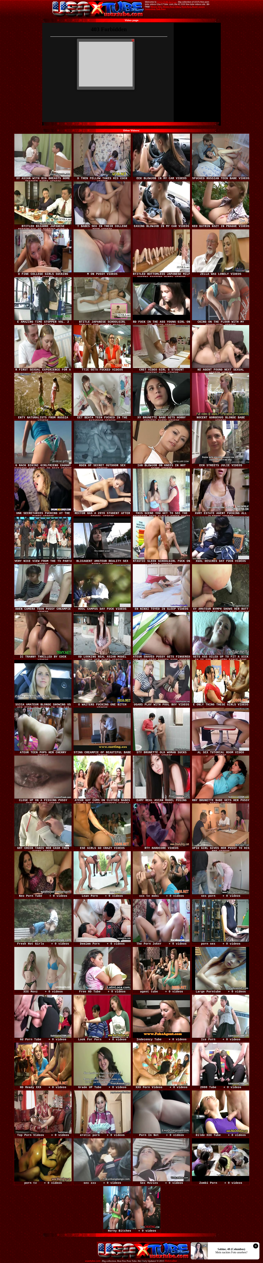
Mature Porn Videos (171, 7)
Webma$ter (171, 1261)
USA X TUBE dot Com (166, 2)
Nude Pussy (161, 9)
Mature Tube (156, 7)
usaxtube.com (93, 1261)
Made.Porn (186, 7)
